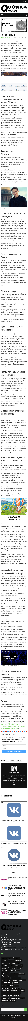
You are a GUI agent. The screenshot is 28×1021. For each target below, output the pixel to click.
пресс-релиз (10, 993)
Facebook (16, 958)
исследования (7, 985)
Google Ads (11, 960)
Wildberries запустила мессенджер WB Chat (17, 878)
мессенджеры (5, 990)
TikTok (11, 965)
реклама (17, 993)
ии (24, 980)
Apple (10, 958)
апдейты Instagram (6, 978)
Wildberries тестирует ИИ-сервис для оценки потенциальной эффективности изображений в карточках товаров (17, 912)
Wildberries (11, 968)
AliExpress (4, 958)
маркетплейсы (7, 988)
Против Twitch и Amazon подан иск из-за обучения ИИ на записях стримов (16, 895)
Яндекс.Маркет (6, 976)
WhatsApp (4, 968)
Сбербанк (17, 970)
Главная (3, 1015)
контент (16, 985)
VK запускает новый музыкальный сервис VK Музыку (14, 843)
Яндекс (5, 973)
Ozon (13, 963)
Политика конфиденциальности (18, 1015)
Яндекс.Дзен (13, 973)
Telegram (5, 965)
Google (4, 960)
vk (7, 760)
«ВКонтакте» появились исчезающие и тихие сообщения (14, 866)
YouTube (19, 968)
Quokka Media (13, 1019)
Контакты (13, 1017)
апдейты (15, 976)
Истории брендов (6, 37)
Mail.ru (3, 963)
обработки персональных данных (18, 753)
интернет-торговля (10, 983)
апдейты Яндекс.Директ (6, 980)
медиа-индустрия (18, 988)
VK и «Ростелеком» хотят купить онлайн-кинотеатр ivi (14, 821)
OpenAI (8, 963)
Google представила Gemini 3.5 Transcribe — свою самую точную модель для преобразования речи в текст (16, 888)
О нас (8, 1015)
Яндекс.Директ (21, 973)
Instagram (18, 960)
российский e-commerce (10, 995)
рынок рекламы (5, 998)
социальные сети (17, 998)
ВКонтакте (19, 760)
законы (20, 980)
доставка (15, 980)
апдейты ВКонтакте (15, 978)
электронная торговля (8, 1000)
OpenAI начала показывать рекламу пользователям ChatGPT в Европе (16, 902)
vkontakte (12, 760)
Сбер (12, 970)
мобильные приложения (17, 990)
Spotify (18, 963)
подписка (4, 992)
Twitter (17, 965)
